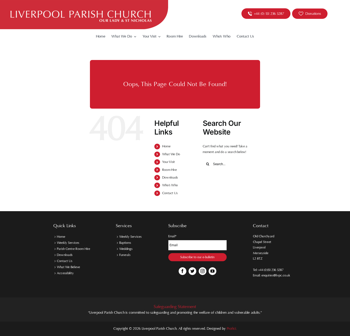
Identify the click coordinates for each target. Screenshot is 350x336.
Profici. (232, 328)
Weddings (125, 249)
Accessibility (65, 273)
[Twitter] (192, 271)
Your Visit (168, 162)
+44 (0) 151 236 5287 (269, 13)
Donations (313, 13)
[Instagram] (202, 271)
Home (166, 146)
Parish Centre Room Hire (73, 249)
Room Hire (169, 170)
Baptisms (125, 243)
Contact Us (170, 193)
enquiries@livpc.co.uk (275, 275)
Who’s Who (170, 185)
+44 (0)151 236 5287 (270, 270)
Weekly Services (68, 243)
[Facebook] (182, 271)
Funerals (124, 255)
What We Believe (68, 267)
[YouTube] (212, 271)
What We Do (171, 154)
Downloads (170, 177)
